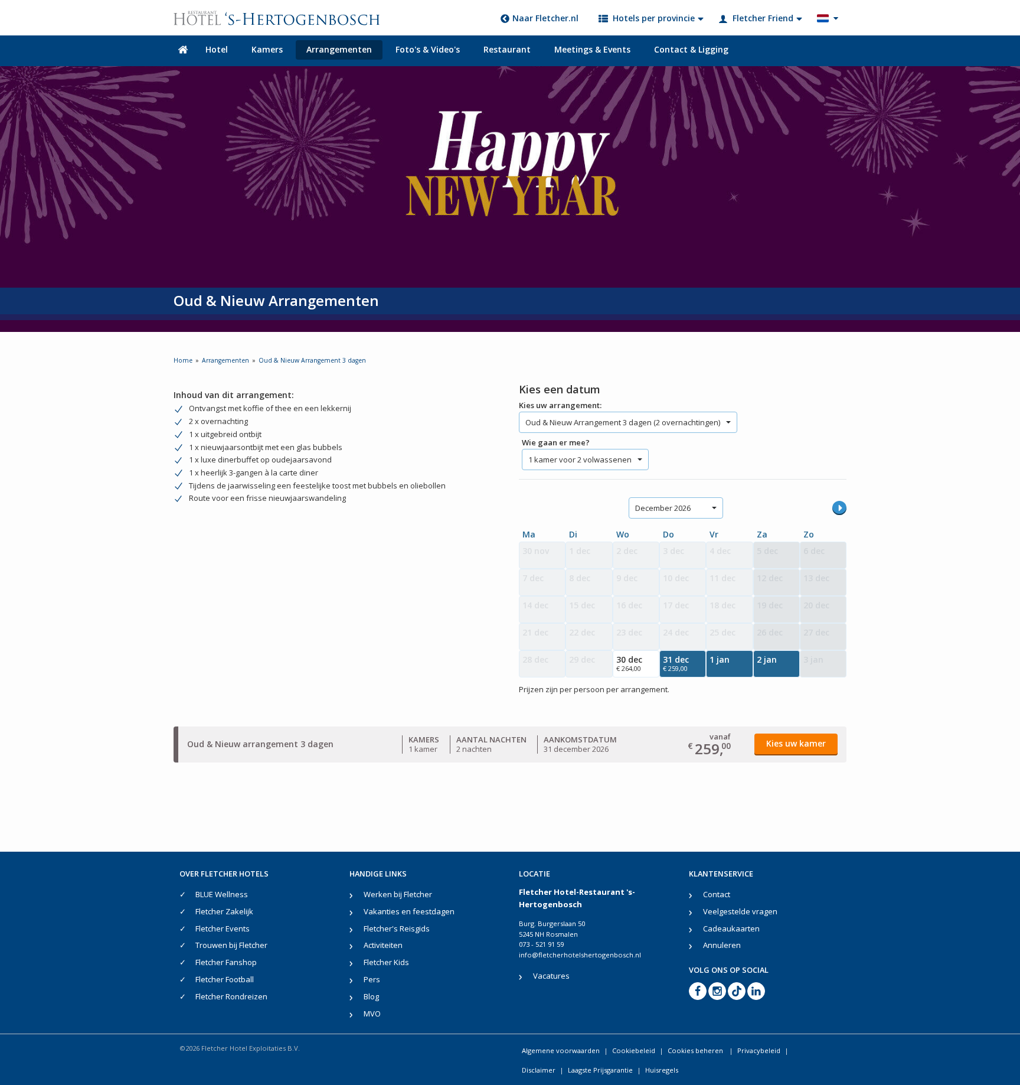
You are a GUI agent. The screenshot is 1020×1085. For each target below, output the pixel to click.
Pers (372, 979)
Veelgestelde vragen (740, 911)
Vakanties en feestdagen (409, 911)
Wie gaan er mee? (556, 442)
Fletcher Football (224, 979)
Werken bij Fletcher (398, 894)
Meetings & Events (592, 49)
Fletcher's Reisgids (397, 928)
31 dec (676, 663)
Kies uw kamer (796, 743)
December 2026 (663, 508)
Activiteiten (383, 945)
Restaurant (507, 49)
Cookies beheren (696, 1050)
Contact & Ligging (691, 49)
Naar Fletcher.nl (545, 18)
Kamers (267, 49)
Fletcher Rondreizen (231, 996)
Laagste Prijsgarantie (600, 1070)
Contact (716, 894)
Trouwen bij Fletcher (231, 945)
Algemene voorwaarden (561, 1050)
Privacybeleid (758, 1050)
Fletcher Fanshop (226, 962)
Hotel (216, 49)
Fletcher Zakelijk (224, 911)
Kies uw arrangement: (560, 405)
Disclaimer (538, 1070)
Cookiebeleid (633, 1050)
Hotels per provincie (653, 18)
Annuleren (722, 945)
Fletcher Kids (386, 962)
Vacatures (551, 975)
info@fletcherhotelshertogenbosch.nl (580, 954)
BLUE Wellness (221, 894)
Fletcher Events (222, 928)
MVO (372, 1013)
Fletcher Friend (763, 18)
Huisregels (661, 1070)
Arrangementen (339, 49)
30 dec (629, 663)
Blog (371, 996)
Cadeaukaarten (731, 928)
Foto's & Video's (427, 49)
